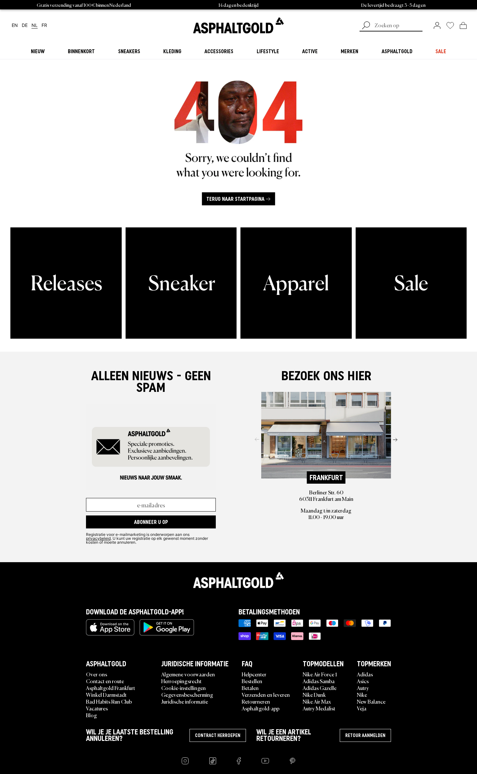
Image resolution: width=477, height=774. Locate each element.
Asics (363, 680)
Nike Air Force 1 (320, 674)
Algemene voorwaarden (188, 674)
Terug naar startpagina (235, 199)
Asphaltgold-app (260, 708)
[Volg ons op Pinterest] (292, 760)
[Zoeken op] (366, 25)
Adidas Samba (319, 680)
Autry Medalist (319, 708)
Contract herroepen (217, 735)
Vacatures (97, 708)
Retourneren (256, 701)
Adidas (365, 674)
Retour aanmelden (365, 735)
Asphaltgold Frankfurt (110, 687)
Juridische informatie (184, 701)
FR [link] (44, 25)
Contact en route (105, 680)
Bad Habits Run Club (109, 701)
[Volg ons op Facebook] (239, 760)
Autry (363, 687)
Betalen (250, 687)
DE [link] (25, 25)
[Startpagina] (238, 580)
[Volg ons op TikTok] (212, 760)
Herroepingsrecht (181, 680)
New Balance (371, 701)
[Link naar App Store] (110, 627)
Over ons (96, 674)
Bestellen (252, 680)
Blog (91, 715)
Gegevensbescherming (187, 694)
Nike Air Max (317, 701)
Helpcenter (254, 674)
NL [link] (34, 25)
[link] (238, 25)
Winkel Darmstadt (106, 694)
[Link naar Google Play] (167, 627)
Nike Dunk (314, 694)
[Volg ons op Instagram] (185, 760)
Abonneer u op (151, 522)
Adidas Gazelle (319, 687)
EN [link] (15, 25)
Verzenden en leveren (266, 694)
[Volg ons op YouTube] (265, 760)
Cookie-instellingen (183, 687)
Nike (362, 694)
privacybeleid (98, 538)
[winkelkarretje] (463, 25)
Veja (361, 708)
